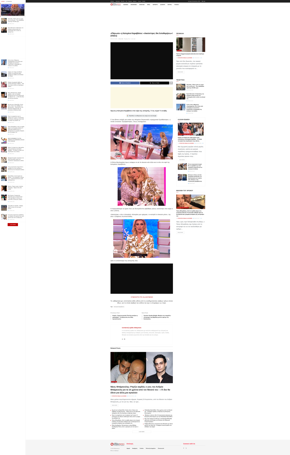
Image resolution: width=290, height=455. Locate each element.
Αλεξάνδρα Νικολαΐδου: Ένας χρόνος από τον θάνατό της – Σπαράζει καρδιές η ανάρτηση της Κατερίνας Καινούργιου (158, 411)
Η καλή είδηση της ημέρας (186, 134)
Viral (126, 1)
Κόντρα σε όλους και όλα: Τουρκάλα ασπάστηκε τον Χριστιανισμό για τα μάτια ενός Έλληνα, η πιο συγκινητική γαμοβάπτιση (195, 178)
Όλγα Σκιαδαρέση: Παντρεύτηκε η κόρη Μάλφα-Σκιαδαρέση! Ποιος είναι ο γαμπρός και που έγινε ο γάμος (125, 427)
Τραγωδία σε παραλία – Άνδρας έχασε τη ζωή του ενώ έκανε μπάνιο (15, 207)
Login (204, 1)
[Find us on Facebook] (183, 448)
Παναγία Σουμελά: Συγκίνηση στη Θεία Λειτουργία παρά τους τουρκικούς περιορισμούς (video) (16, 159)
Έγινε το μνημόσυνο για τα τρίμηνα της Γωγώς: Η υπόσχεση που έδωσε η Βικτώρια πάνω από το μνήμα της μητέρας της (126, 416)
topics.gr (116, 450)
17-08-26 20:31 (197, 57)
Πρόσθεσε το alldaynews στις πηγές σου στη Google (142, 115)
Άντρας (139, 1)
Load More (13, 224)
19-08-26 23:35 (192, 183)
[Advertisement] (12, 46)
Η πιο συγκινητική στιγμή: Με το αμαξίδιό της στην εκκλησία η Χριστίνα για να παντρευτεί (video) (16, 168)
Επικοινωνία (161, 448)
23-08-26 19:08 (198, 143)
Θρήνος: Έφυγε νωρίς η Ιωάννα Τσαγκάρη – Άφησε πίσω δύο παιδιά (15, 188)
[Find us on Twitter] (186, 448)
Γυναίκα (143, 1)
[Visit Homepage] (115, 4)
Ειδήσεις (112, 1)
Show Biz (123, 1)
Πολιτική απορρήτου (151, 448)
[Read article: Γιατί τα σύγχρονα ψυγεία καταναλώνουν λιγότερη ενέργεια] (190, 44)
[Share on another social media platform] (171, 83)
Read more (115, 405)
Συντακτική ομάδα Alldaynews (131, 327)
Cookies (141, 448)
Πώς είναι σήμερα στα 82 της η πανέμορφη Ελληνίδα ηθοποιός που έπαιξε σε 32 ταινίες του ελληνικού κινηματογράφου (158, 420)
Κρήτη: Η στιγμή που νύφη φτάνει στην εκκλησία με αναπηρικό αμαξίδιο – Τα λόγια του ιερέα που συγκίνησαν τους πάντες (190, 139)
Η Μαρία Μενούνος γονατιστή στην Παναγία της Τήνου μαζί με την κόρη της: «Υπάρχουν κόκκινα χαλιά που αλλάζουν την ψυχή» (159, 425)
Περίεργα (130, 1)
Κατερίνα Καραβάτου (119, 306)
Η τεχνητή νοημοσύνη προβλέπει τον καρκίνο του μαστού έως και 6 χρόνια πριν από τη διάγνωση (16, 216)
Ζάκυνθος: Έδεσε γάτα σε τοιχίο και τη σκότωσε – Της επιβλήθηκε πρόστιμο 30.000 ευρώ (16, 20)
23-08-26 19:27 (197, 218)
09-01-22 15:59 (113, 38)
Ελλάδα (179, 50)
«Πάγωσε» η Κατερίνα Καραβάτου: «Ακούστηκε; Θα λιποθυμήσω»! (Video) (12, 9)
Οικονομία (118, 1)
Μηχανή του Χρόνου (182, 207)
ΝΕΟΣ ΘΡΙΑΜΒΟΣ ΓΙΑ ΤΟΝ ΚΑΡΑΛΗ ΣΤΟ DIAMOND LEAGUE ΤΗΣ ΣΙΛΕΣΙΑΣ (16, 140)
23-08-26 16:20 (192, 171)
